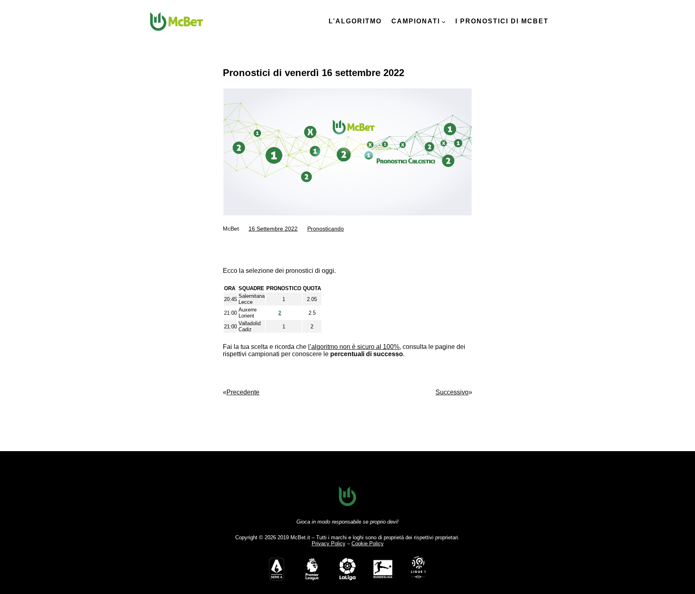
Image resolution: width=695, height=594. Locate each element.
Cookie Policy (368, 543)
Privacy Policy (328, 543)
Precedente (242, 392)
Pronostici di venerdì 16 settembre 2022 (313, 72)
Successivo (452, 392)
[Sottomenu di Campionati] (444, 22)
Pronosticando (325, 228)
